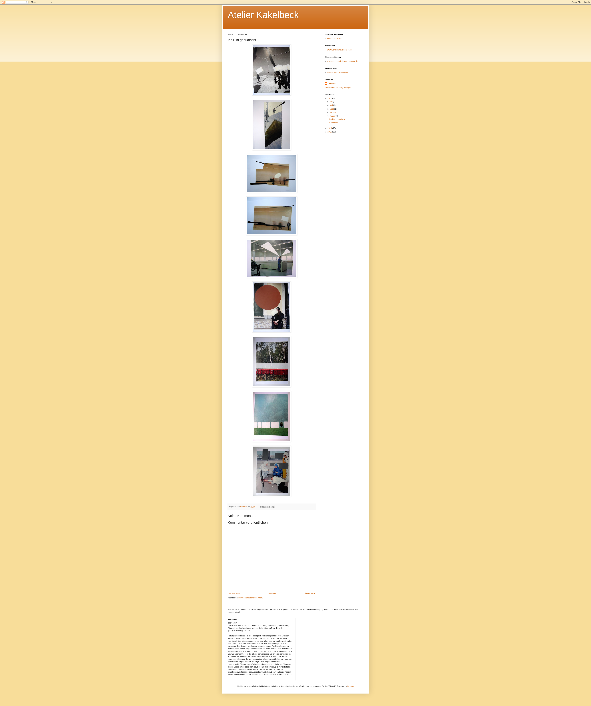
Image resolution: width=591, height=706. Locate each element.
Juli (331, 102)
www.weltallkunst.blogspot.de (339, 50)
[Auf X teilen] (267, 506)
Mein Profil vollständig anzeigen (338, 87)
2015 (330, 132)
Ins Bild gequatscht (337, 119)
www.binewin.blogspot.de (337, 72)
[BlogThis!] (264, 506)
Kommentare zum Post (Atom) (250, 598)
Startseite (272, 593)
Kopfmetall (333, 123)
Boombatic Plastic (334, 39)
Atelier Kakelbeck (263, 15)
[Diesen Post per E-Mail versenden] (261, 506)
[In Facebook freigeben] (270, 506)
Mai (331, 105)
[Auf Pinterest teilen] (273, 506)
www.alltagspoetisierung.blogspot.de (342, 61)
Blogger (350, 686)
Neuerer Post (234, 593)
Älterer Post (310, 593)
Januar (333, 116)
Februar (333, 112)
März (332, 109)
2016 (330, 128)
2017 (330, 98)
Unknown (332, 83)
